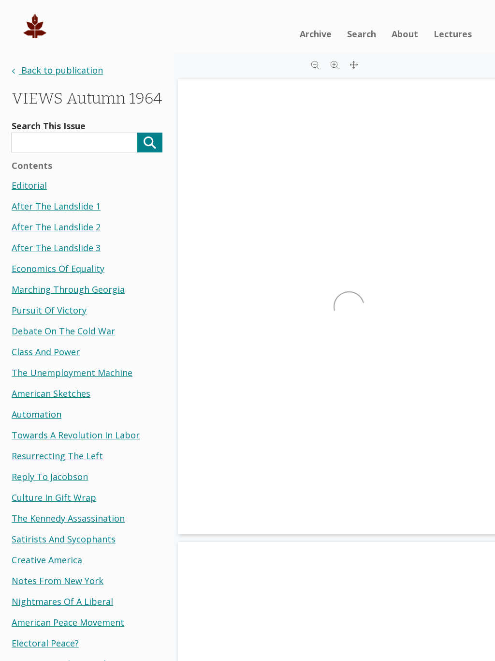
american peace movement (68, 622)
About (405, 34)
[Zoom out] (315, 64)
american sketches (51, 393)
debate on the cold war (63, 331)
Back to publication (61, 70)
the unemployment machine (72, 372)
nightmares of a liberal (62, 601)
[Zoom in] (334, 64)
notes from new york (57, 580)
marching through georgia (68, 289)
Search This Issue (49, 126)
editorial (29, 185)
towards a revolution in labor (76, 435)
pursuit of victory (49, 310)
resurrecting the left (57, 456)
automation (36, 414)
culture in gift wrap (54, 497)
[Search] (149, 142)
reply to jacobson (50, 476)
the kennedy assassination (68, 518)
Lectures (453, 34)
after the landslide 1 (56, 206)
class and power (46, 352)
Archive (316, 34)
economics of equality (58, 268)
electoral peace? (45, 643)
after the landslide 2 (56, 227)
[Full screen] (354, 64)
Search (361, 34)
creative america (47, 560)
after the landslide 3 (56, 248)
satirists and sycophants (64, 539)
